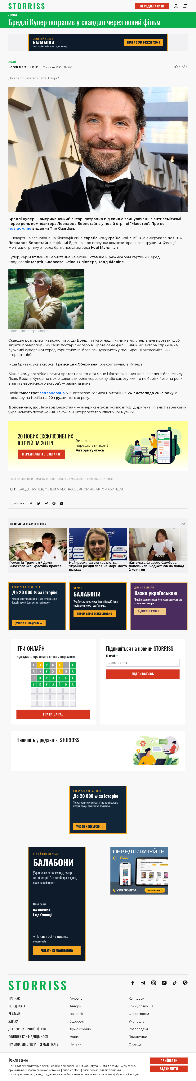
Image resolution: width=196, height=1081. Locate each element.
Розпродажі (138, 1029)
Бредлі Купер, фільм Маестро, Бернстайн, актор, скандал (71, 489)
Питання (77, 1044)
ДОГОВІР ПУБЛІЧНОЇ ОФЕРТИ (27, 1029)
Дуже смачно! (80, 1029)
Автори (76, 1006)
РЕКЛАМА (14, 1014)
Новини (76, 1037)
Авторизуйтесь (90, 450)
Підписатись (143, 674)
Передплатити (152, 6)
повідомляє (19, 228)
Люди (12, 15)
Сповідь (135, 1044)
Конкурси (137, 998)
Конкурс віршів (141, 1006)
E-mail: (112, 656)
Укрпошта (137, 1021)
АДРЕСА (13, 1021)
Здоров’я (77, 1021)
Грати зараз (53, 714)
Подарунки (138, 1037)
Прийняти (169, 1060)
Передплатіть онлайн (41, 454)
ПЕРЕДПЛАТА (16, 1006)
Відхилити (169, 1068)
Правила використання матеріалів (33, 1044)
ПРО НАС (14, 999)
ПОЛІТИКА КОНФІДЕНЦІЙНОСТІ (28, 1037)
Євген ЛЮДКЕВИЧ (23, 67)
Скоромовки (139, 1014)
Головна (76, 998)
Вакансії (76, 1014)
